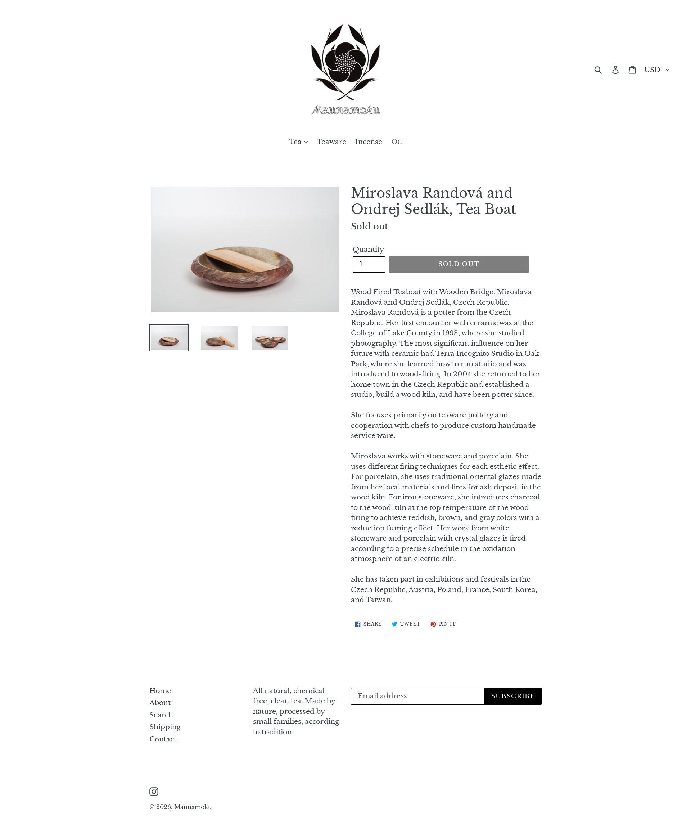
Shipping (165, 727)
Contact (162, 739)
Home (160, 691)
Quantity (368, 249)
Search (161, 715)
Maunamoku (193, 807)
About (160, 703)
